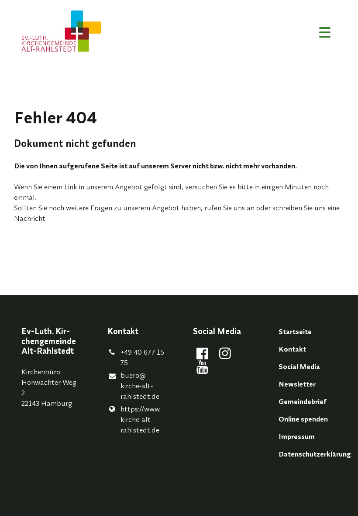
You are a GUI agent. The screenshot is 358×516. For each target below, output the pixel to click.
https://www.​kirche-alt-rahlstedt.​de (140, 419)
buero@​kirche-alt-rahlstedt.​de (139, 386)
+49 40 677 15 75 (142, 357)
